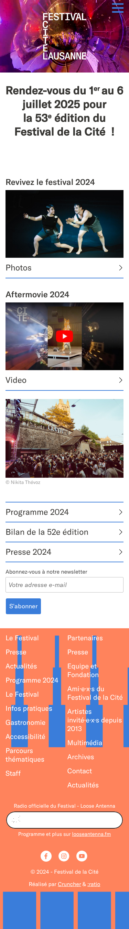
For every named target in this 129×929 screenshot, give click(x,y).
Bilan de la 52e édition (47, 532)
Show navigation (115, 7)
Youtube (82, 857)
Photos (19, 268)
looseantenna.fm (91, 834)
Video (16, 380)
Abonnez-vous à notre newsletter (46, 571)
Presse (16, 652)
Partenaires (85, 638)
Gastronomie (25, 722)
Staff (13, 773)
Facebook (47, 857)
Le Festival (22, 638)
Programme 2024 (37, 512)
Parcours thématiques (25, 755)
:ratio (93, 884)
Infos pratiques (29, 708)
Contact (79, 771)
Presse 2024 (28, 552)
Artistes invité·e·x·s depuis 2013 (94, 720)
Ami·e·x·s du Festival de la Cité (95, 693)
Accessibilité (25, 736)
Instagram (64, 857)
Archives (80, 757)
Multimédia (85, 743)
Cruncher (69, 884)
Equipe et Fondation (83, 670)
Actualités (21, 666)
